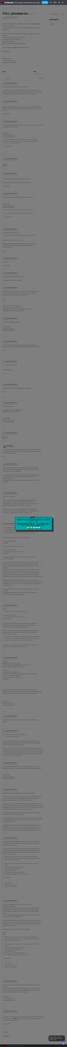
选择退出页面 (34, 525)
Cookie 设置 (36, 527)
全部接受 (29, 527)
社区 (50, 2)
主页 (7, 2)
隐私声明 (20, 524)
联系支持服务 (44, 2)
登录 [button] (59, 2)
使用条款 (24, 524)
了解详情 (36, 521)
